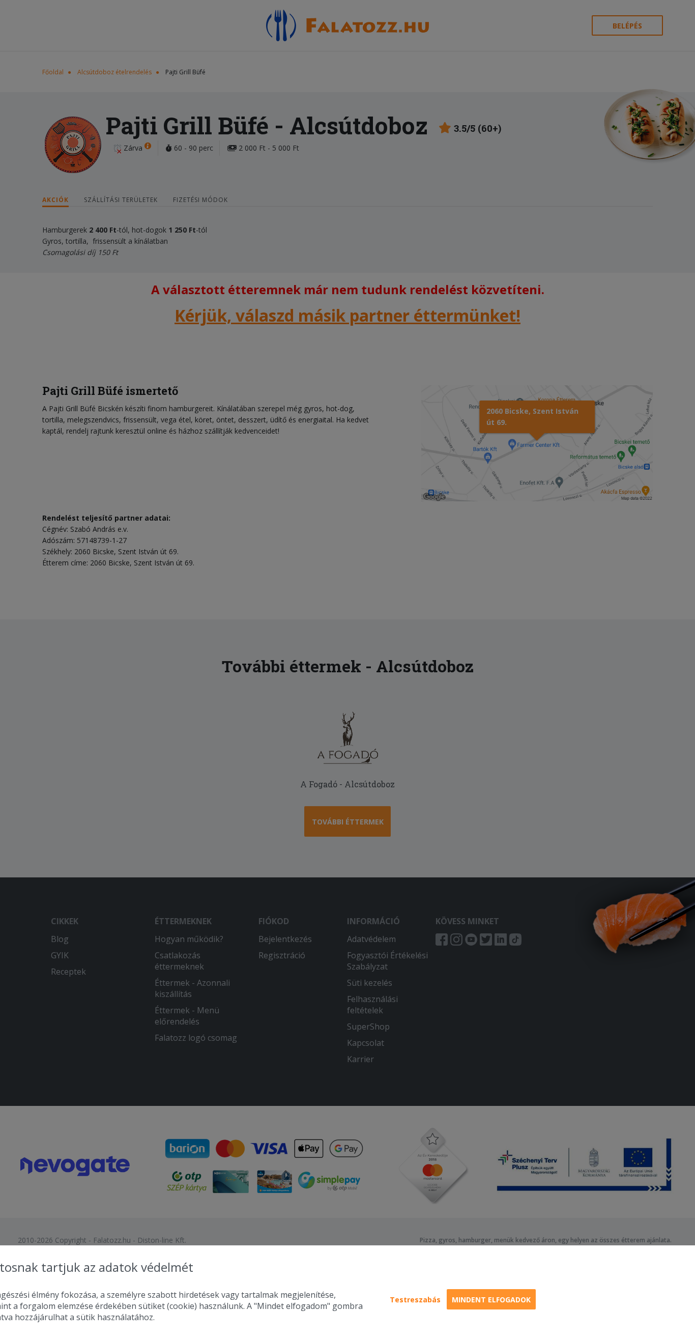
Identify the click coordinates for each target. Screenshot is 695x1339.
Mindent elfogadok (491, 1299)
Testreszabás (415, 1299)
